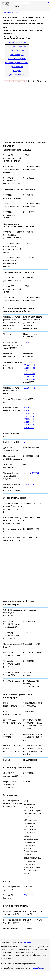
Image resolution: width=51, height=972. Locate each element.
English (47, 2)
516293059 (29, 419)
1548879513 (29, 365)
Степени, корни (17, 51)
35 (25, 433)
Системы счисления (17, 43)
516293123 (29, 413)
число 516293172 (31, 473)
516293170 (29, 484)
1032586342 (29, 362)
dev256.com (38, 968)
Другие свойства (16, 75)
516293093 (29, 416)
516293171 (29, 342)
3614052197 (29, 377)
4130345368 (29, 379)
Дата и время (17, 67)
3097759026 (29, 374)
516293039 (29, 425)
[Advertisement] (25, 112)
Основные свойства (17, 47)
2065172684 (29, 368)
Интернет (17, 71)
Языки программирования (16, 63)
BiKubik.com (26, 942)
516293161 (29, 408)
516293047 (29, 422)
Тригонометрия (17, 55)
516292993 (29, 428)
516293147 (29, 411)
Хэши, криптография (17, 59)
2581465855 (29, 371)
